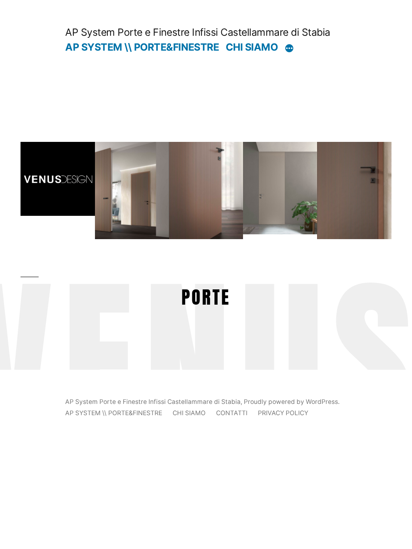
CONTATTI (231, 413)
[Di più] (289, 48)
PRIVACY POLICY (283, 413)
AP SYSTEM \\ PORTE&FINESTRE (142, 47)
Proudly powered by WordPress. (292, 402)
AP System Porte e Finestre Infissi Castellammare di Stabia (197, 32)
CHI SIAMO (252, 47)
